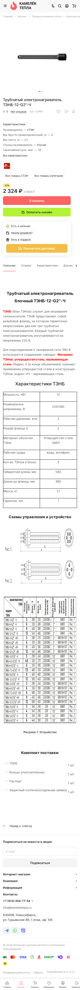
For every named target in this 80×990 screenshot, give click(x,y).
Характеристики (47, 265)
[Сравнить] (66, 111)
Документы (70, 265)
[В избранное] (58, 111)
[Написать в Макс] (23, 930)
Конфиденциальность (16, 972)
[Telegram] (6, 930)
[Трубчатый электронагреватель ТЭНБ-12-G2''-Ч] (41, 57)
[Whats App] (15, 930)
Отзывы (26, 265)
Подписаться (40, 863)
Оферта (38, 972)
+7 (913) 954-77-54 (16, 901)
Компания (10, 881)
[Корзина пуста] (74, 6)
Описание (9, 265)
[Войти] (66, 6)
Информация (12, 887)
